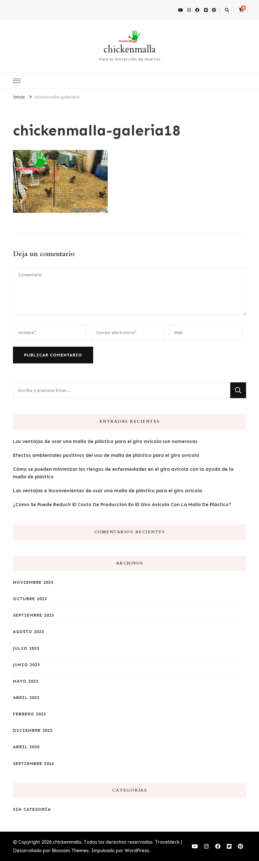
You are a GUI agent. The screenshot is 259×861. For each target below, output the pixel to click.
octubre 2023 (30, 598)
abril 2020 (26, 746)
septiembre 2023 (33, 615)
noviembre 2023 (33, 582)
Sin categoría (32, 809)
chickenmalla (130, 49)
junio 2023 (26, 664)
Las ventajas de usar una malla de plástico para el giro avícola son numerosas (105, 441)
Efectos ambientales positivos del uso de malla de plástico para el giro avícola (106, 455)
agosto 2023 (28, 631)
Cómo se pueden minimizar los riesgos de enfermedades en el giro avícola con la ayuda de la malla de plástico (123, 473)
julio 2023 (26, 648)
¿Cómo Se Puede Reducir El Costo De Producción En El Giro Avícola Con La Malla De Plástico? (122, 504)
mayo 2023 (25, 681)
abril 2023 (26, 697)
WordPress (137, 850)
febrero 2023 (29, 714)
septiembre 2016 (33, 763)
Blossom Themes (70, 850)
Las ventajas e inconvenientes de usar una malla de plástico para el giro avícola (107, 490)
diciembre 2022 (32, 730)
